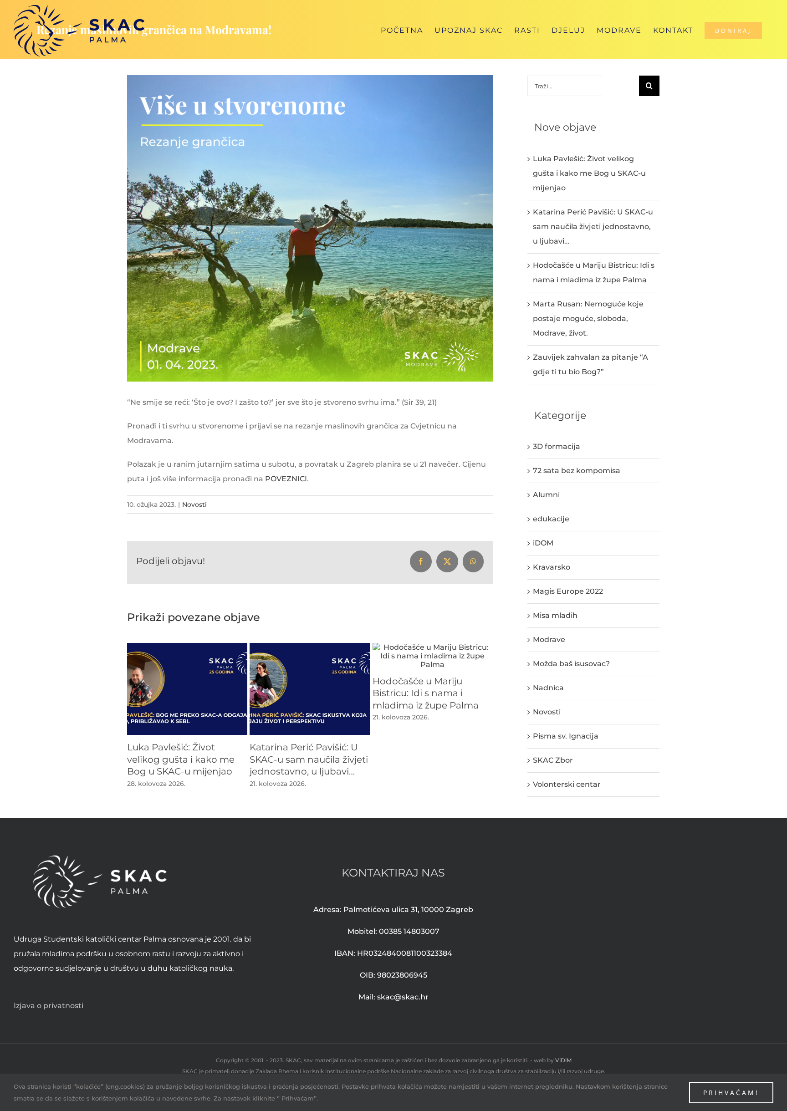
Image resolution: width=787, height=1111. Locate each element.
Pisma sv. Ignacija (565, 736)
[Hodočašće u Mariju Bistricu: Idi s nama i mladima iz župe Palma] (433, 647)
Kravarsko (551, 567)
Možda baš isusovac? (571, 663)
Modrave (549, 639)
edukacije (551, 519)
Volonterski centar (567, 784)
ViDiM (563, 1060)
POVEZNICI (286, 478)
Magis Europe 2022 (568, 591)
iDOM (543, 543)
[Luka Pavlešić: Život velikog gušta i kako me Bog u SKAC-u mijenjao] (187, 647)
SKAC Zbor (553, 760)
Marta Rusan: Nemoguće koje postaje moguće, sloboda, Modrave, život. (588, 318)
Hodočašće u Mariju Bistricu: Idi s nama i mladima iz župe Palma (426, 693)
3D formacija (556, 446)
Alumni (546, 494)
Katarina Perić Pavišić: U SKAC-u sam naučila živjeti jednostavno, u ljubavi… (309, 759)
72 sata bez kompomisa (576, 470)
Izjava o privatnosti (48, 1005)
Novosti (194, 504)
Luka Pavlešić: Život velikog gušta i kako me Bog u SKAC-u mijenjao (181, 759)
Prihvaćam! (731, 1092)
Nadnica (548, 687)
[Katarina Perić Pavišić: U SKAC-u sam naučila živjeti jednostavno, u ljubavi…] (310, 647)
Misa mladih (555, 615)
